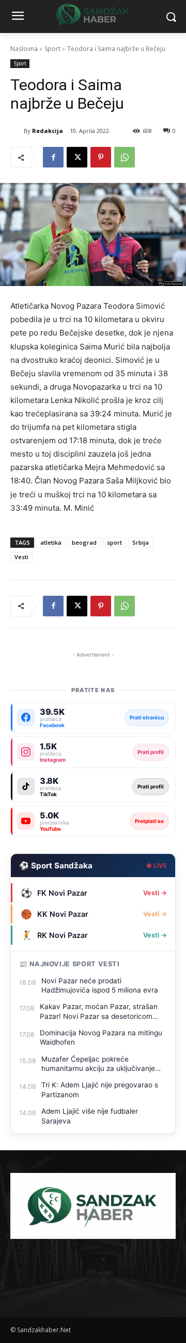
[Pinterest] (100, 157)
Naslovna (24, 48)
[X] (77, 157)
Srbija (140, 542)
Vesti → (155, 893)
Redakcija (47, 131)
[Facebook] (53, 157)
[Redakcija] (17, 131)
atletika (50, 542)
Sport (52, 48)
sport (114, 542)
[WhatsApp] (124, 157)
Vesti (21, 557)
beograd (84, 542)
